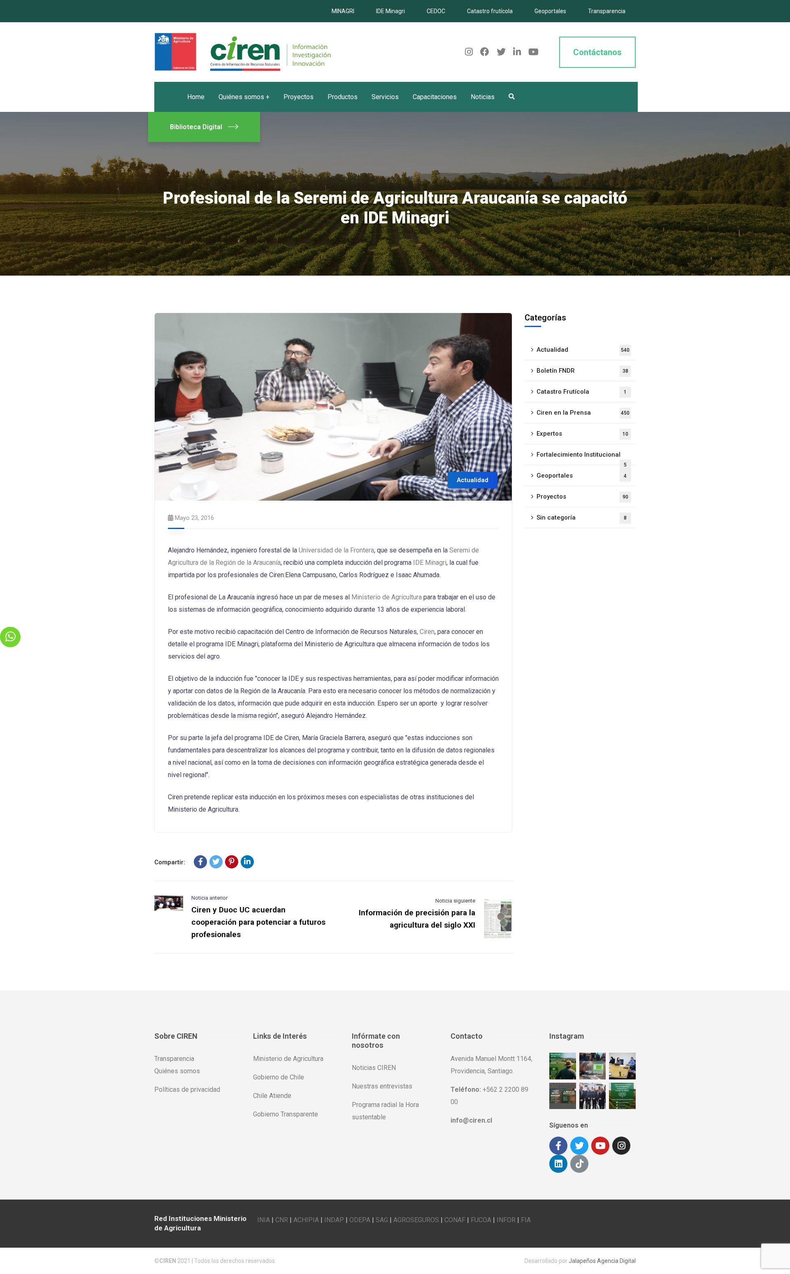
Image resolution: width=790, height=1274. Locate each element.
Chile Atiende (272, 1096)
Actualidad (472, 480)
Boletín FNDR (582, 370)
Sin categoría (582, 517)
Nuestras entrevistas (382, 1086)
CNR (281, 1220)
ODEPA (359, 1220)
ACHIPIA (306, 1220)
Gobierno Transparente (285, 1114)
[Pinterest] (231, 861)
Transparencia (606, 11)
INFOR (506, 1220)
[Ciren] (242, 52)
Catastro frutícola (490, 11)
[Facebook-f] (558, 1146)
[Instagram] (621, 1146)
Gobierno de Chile (278, 1077)
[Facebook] (200, 861)
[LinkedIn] (247, 861)
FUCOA (481, 1220)
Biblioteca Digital (196, 127)
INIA (263, 1220)
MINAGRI (343, 11)
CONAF (454, 1220)
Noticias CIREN (374, 1068)
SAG (382, 1220)
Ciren (427, 632)
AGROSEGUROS (416, 1220)
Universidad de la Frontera (336, 550)
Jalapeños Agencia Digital (602, 1261)
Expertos (582, 433)
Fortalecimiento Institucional (582, 458)
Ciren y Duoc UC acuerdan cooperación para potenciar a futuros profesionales (258, 922)
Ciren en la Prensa (583, 412)
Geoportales (550, 11)
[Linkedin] (558, 1164)
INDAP (334, 1220)
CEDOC (436, 11)
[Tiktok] (579, 1164)
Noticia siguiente (455, 901)
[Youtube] (600, 1146)
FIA (526, 1220)
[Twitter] (216, 861)
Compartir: (169, 862)
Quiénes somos (177, 1071)
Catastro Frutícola (582, 391)
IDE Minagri (390, 11)
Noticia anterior (209, 898)
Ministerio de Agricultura (386, 597)
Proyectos (582, 496)
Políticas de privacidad (187, 1089)
